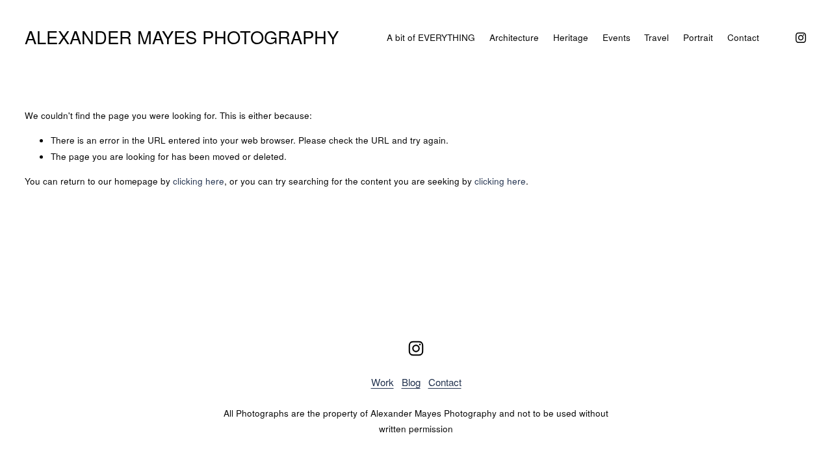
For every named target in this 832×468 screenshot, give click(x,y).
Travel (656, 37)
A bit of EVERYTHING (431, 37)
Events (616, 37)
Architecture (514, 37)
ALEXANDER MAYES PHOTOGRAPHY (182, 36)
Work (382, 382)
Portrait (698, 37)
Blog (411, 382)
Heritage (570, 37)
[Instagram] (800, 37)
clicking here (198, 180)
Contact (743, 37)
